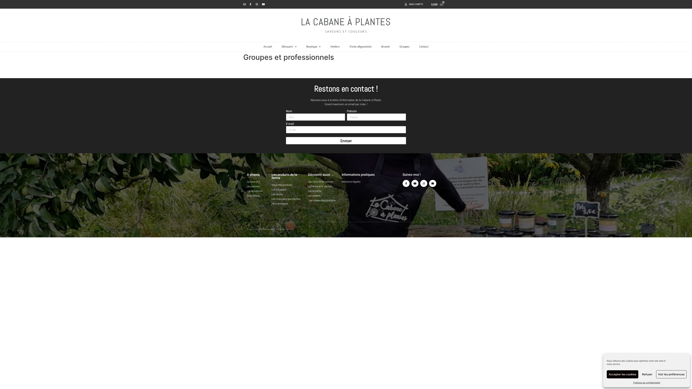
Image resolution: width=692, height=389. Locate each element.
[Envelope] (432, 183)
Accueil (267, 46)
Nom (289, 111)
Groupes (404, 46)
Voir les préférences (671, 374)
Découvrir (287, 46)
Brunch (385, 46)
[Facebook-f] (406, 183)
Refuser (647, 374)
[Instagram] (423, 183)
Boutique (311, 46)
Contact (424, 46)
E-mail (290, 124)
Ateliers (335, 46)
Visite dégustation (360, 46)
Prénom (352, 111)
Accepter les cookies (622, 374)
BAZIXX (290, 229)
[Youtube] (414, 183)
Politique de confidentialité (646, 382)
